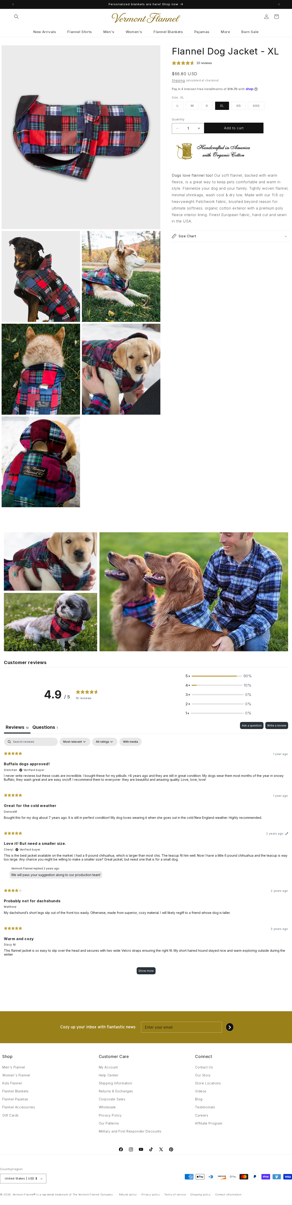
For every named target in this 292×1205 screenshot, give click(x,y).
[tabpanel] (146, 858)
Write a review (276, 725)
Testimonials (205, 1107)
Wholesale (107, 1107)
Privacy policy (150, 1194)
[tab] (45, 728)
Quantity (178, 119)
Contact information (228, 1194)
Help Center (109, 1075)
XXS (258, 106)
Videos (200, 1091)
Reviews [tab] (17, 727)
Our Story (203, 1075)
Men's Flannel (13, 1067)
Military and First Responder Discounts (130, 1131)
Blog (198, 1099)
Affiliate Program (208, 1123)
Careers (201, 1115)
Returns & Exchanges (116, 1091)
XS (241, 106)
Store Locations (208, 1083)
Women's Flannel (16, 1075)
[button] (16, 17)
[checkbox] (130, 742)
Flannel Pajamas (15, 1099)
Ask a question (252, 725)
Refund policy (128, 1194)
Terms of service (175, 1194)
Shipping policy (200, 1194)
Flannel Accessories (18, 1107)
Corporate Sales (112, 1099)
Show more (146, 970)
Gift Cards (10, 1115)
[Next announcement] (279, 4)
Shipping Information (115, 1083)
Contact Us (204, 1067)
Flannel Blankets (15, 1091)
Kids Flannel (12, 1083)
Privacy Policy (110, 1115)
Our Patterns (109, 1123)
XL (222, 106)
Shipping (178, 80)
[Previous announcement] (13, 4)
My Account (108, 1067)
